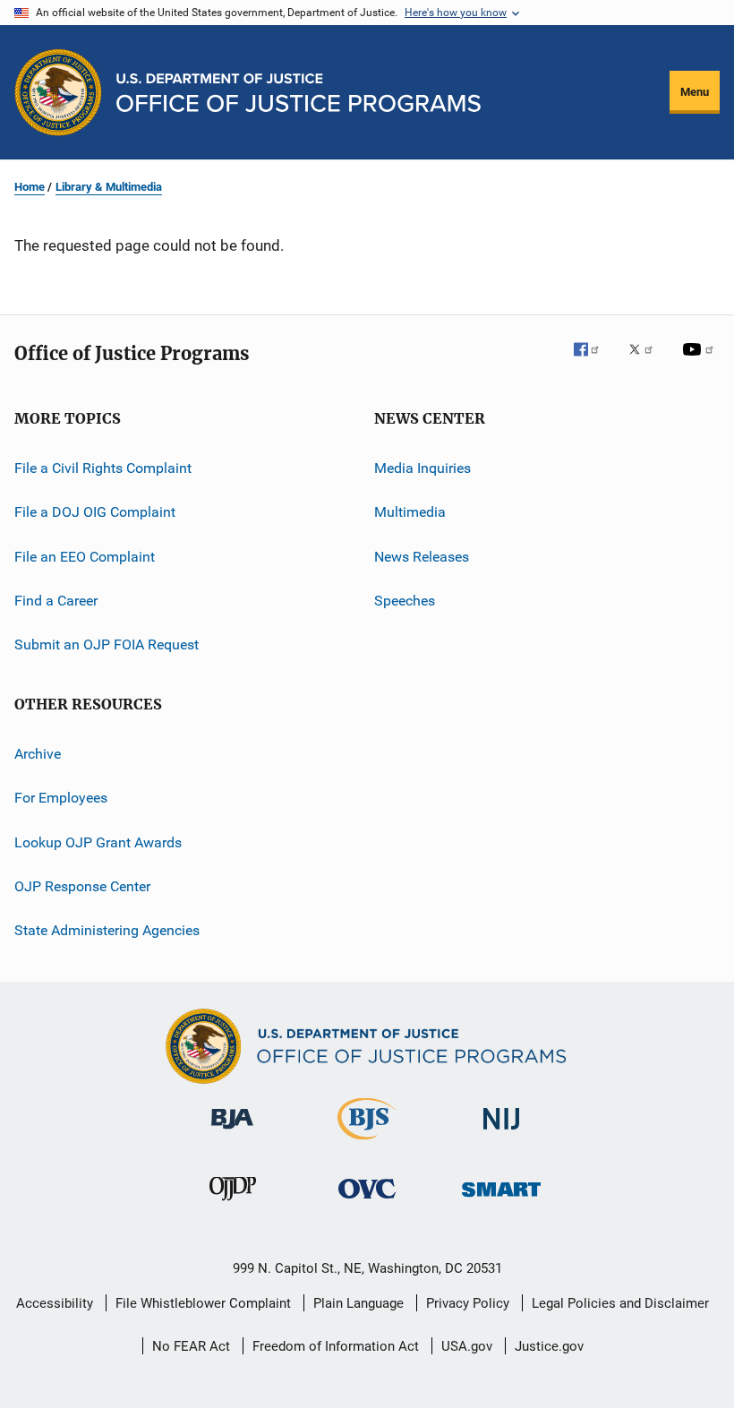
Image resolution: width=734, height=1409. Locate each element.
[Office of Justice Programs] (58, 92)
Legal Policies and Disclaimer (620, 1303)
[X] (647, 362)
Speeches (404, 600)
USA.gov (466, 1346)
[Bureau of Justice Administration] (232, 1132)
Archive (37, 753)
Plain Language (358, 1303)
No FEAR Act (191, 1346)
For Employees (60, 797)
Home (29, 186)
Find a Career (56, 600)
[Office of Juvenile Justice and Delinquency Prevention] (232, 1204)
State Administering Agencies (107, 930)
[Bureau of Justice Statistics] (366, 1143)
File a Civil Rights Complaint (103, 468)
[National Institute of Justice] (501, 1133)
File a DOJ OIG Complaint (94, 511)
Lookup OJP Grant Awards (98, 841)
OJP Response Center (82, 886)
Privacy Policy (467, 1303)
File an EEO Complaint (84, 556)
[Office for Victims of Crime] (367, 1202)
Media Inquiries (422, 468)
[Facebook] (593, 362)
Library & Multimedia (108, 186)
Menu (694, 92)
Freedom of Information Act (335, 1346)
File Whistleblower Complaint (203, 1303)
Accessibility (54, 1303)
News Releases (421, 556)
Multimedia (410, 511)
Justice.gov (549, 1346)
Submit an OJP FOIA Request (106, 644)
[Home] (298, 92)
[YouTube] (701, 362)
